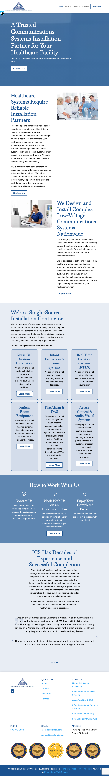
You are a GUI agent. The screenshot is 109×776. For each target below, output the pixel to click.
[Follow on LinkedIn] (12, 691)
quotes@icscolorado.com (53, 735)
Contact (45, 699)
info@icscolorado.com (51, 730)
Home (61, 6)
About (67, 6)
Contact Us (97, 6)
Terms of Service (68, 769)
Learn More (24, 394)
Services (75, 6)
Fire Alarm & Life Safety (83, 714)
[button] (52, 662)
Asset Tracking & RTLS (82, 700)
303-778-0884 (17, 730)
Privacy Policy (84, 769)
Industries (85, 6)
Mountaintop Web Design (56, 772)
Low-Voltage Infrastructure (84, 719)
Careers (45, 688)
